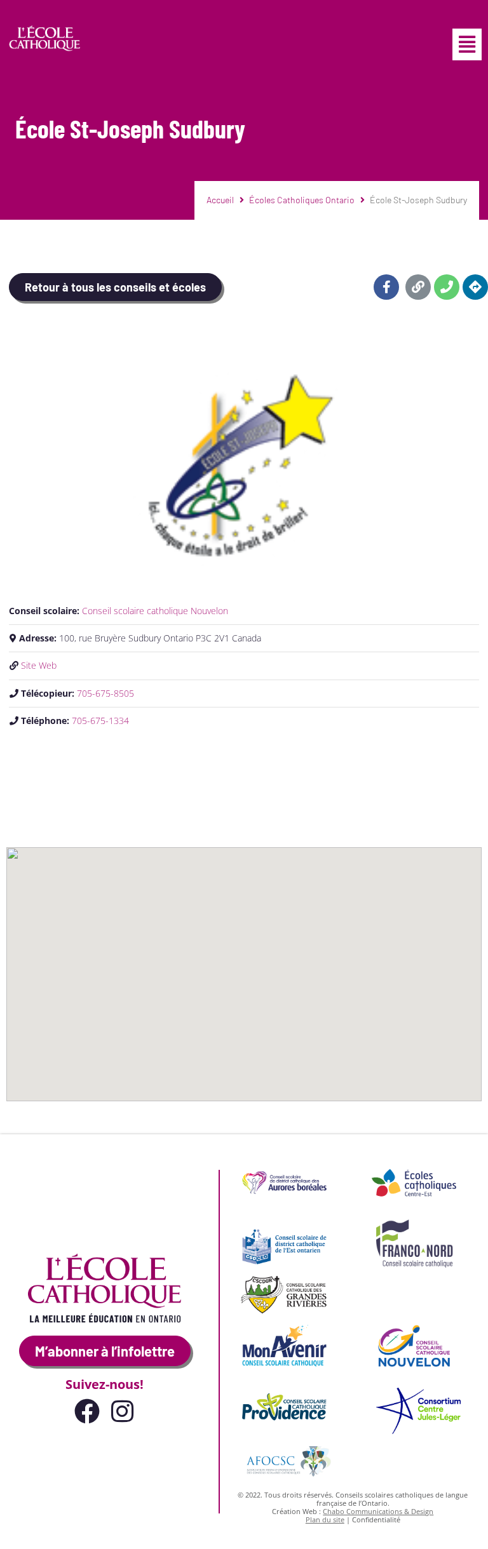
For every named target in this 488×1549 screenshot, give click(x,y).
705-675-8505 (105, 693)
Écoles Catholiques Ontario (302, 199)
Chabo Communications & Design (378, 1511)
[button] (467, 44)
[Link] (418, 287)
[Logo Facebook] (87, 1411)
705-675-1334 (100, 720)
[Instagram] (122, 1411)
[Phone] (446, 287)
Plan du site (325, 1519)
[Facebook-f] (386, 287)
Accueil (220, 199)
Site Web (39, 665)
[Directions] (475, 287)
